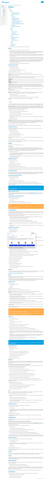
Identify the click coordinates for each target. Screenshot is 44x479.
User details (13, 33)
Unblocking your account (15, 37)
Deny (13, 245)
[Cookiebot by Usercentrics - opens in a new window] (32, 233)
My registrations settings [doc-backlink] (12, 170)
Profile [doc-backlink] (9, 48)
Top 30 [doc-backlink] (9, 455)
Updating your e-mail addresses (16, 26)
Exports (12, 27)
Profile (12, 11)
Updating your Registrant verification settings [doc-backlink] (16, 195)
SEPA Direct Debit (36, 423)
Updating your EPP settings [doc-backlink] (12, 158)
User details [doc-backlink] (10, 316)
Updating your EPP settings (15, 18)
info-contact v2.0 (32, 193)
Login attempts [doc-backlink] (11, 471)
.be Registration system (3, 5)
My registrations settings (15, 19)
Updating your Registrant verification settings (18, 23)
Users (11, 30)
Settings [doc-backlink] (10, 143)
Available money (13, 38)
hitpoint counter (28, 361)
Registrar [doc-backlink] (11, 7)
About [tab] (31, 235)
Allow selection (22, 245)
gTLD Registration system (3, 18)
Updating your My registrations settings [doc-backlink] (15, 175)
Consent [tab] (13, 235)
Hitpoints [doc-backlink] (10, 359)
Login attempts (13, 45)
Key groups (4, 13)
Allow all (31, 245)
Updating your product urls (15, 14)
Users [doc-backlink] (9, 274)
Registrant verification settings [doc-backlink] (13, 191)
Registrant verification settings (16, 22)
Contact (1, 24)
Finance (4, 15)
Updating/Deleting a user (15, 34)
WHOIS (19, 52)
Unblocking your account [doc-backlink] (12, 403)
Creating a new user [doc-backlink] (11, 281)
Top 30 (12, 42)
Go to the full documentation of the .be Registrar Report (15, 273)
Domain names (4, 14)
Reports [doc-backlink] (10, 269)
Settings (12, 15)
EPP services (3, 6)
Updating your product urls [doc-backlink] (12, 126)
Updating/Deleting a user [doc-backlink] (12, 345)
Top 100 (12, 41)
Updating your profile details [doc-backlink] (13, 64)
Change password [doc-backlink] (12, 460)
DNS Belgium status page (3, 21)
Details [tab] (22, 235)
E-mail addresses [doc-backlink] (12, 210)
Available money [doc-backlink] (12, 417)
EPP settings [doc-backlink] (10, 146)
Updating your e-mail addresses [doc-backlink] (13, 227)
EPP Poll (14, 193)
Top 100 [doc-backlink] (9, 451)
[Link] (11, 48)
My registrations (3, 7)
